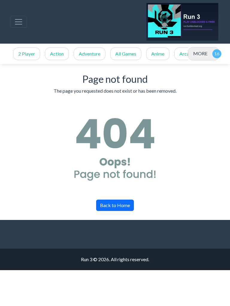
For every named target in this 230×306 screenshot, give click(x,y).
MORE (200, 53)
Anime (157, 53)
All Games (125, 53)
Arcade (186, 53)
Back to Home (115, 205)
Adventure (89, 53)
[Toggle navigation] (18, 22)
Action (57, 53)
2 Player (26, 53)
